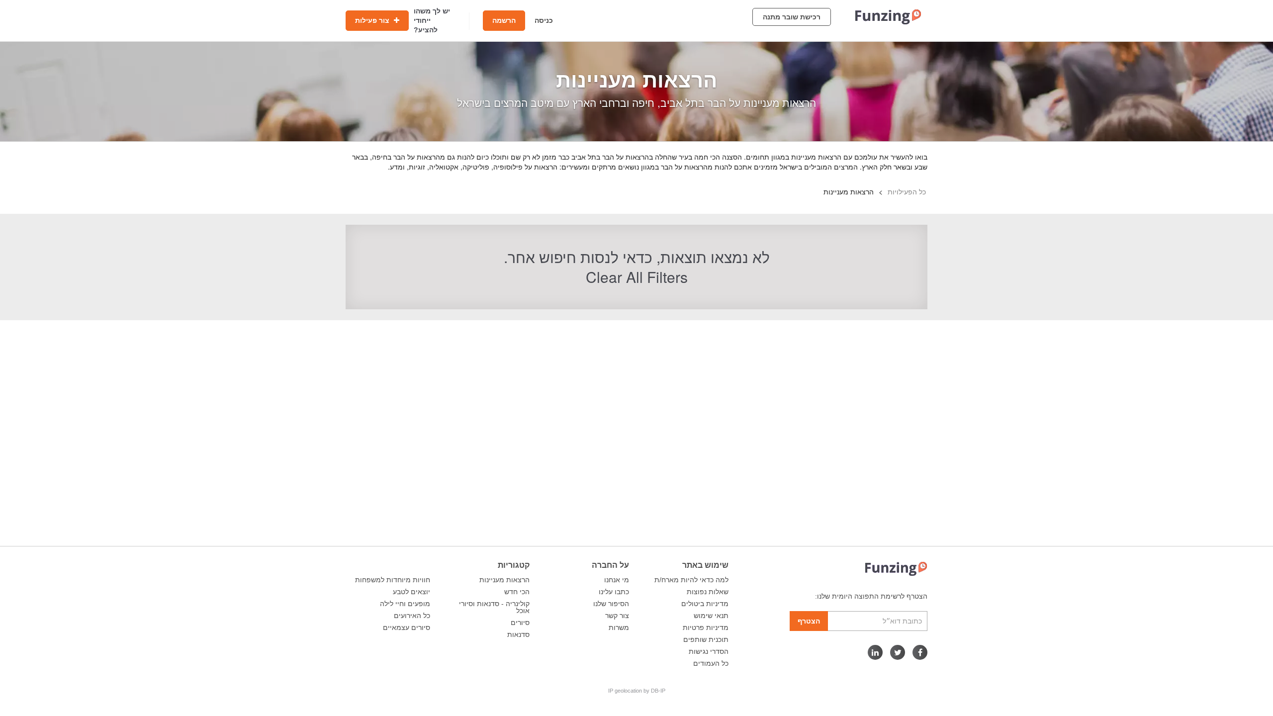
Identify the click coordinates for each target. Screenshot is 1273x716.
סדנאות (518, 634)
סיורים (520, 622)
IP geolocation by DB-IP (636, 691)
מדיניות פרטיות (705, 627)
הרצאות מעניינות (504, 580)
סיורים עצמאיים (406, 627)
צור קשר (617, 616)
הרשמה (504, 20)
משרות (619, 627)
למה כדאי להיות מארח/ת (691, 580)
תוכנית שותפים (705, 639)
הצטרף (809, 621)
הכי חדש (517, 592)
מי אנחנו (616, 580)
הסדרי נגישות (708, 651)
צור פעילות (373, 20)
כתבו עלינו (614, 592)
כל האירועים (412, 616)
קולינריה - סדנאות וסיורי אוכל (494, 607)
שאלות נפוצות (707, 592)
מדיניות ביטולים (704, 604)
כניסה (544, 20)
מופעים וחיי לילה (405, 604)
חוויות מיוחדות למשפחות (392, 580)
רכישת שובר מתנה (791, 17)
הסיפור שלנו (611, 604)
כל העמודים (710, 663)
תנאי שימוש (711, 616)
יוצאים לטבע (411, 592)
